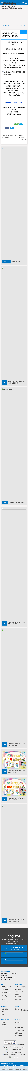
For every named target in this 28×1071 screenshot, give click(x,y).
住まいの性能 (5, 989)
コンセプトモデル (6, 992)
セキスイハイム (5, 995)
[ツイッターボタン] (11, 127)
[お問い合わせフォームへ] (14, 954)
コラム (17, 1024)
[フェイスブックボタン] (7, 127)
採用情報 (4, 1024)
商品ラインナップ (6, 987)
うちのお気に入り (19, 1030)
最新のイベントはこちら (14, 102)
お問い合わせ (18, 1033)
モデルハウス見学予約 (20, 987)
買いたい (4, 1011)
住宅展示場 (19, 990)
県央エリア (18, 996)
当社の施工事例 (19, 1027)
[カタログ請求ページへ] (14, 961)
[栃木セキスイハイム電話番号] (14, 948)
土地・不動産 (5, 1009)
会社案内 (4, 1022)
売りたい (4, 1014)
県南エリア (18, 999)
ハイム (6, 1000)
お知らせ (17, 1022)
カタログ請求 (18, 1035)
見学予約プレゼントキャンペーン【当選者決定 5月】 (20, 137)
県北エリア (18, 994)
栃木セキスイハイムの (20, 1009)
